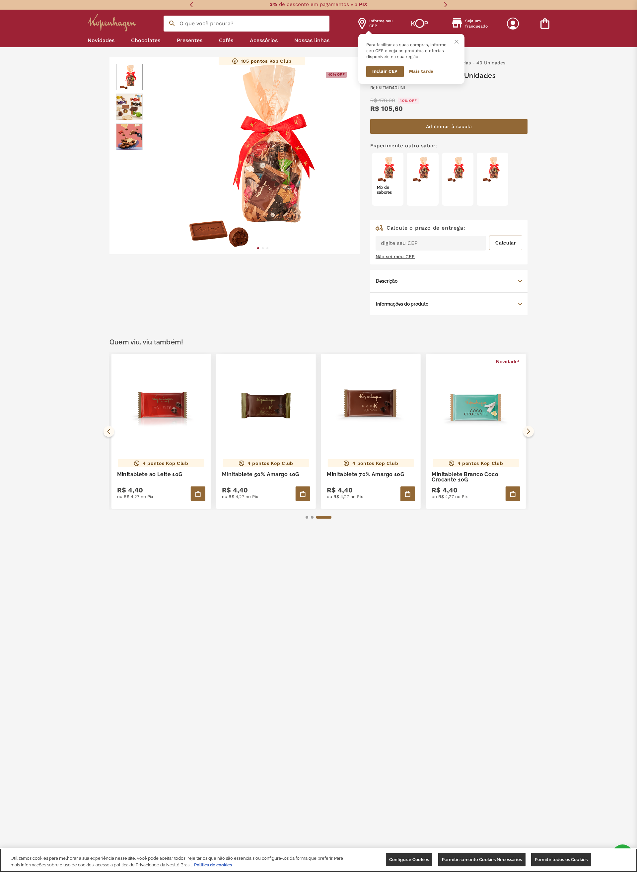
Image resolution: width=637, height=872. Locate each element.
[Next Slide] (445, 5)
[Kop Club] (419, 23)
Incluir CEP (385, 71)
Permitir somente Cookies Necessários (482, 859)
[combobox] (246, 24)
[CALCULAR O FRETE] (505, 243)
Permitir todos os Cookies (561, 859)
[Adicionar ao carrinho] (198, 493)
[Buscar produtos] (172, 23)
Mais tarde (421, 71)
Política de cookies (213, 864)
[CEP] (449, 238)
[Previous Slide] (191, 5)
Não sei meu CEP (395, 256)
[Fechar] (456, 41)
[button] (449, 281)
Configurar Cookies (409, 859)
